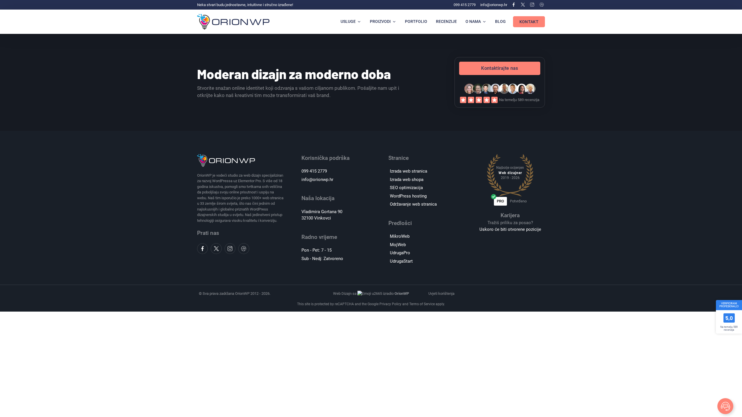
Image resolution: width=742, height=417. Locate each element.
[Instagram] (532, 4)
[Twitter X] (523, 4)
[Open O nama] (484, 22)
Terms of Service (422, 304)
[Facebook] (513, 4)
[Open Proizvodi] (394, 22)
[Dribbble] (542, 4)
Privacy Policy (390, 304)
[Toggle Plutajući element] (725, 406)
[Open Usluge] (359, 22)
